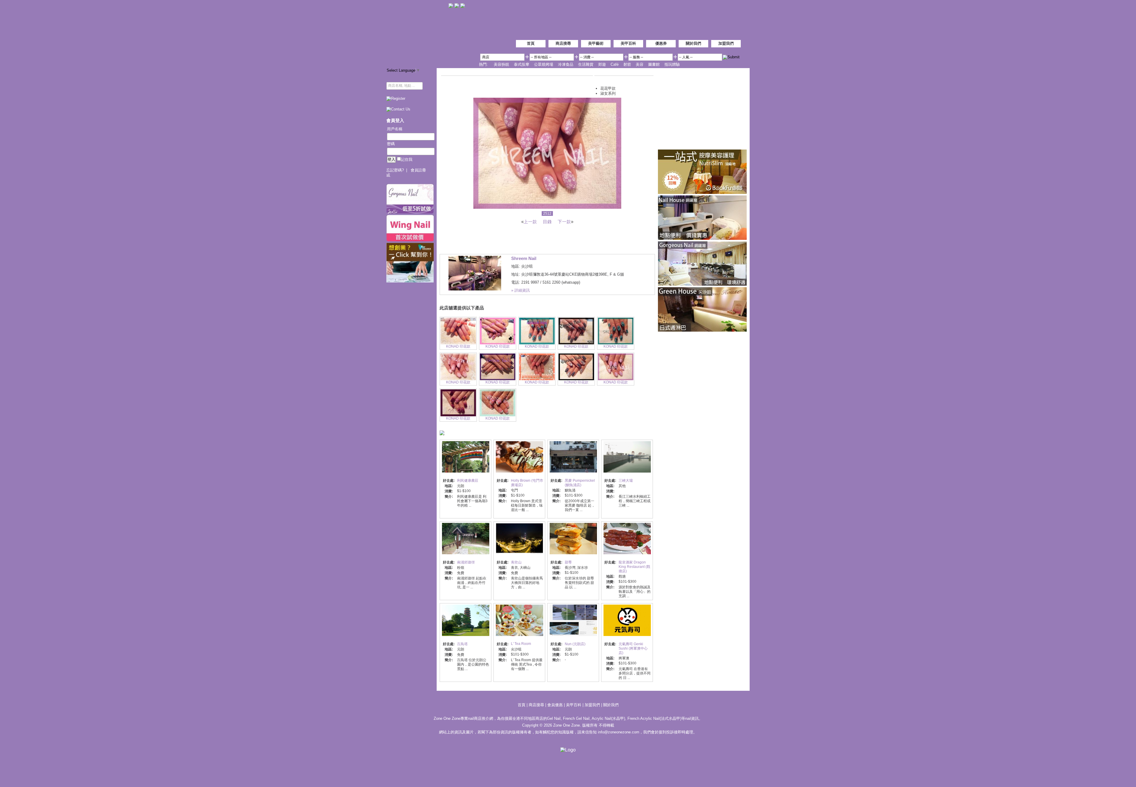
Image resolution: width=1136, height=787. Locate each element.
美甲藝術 (596, 43)
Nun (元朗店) (575, 644)
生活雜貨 (585, 64)
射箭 (627, 64)
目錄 (547, 221)
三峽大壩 (626, 480)
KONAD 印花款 (458, 346)
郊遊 (602, 64)
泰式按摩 (521, 64)
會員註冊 (418, 170)
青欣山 (516, 562)
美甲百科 (628, 43)
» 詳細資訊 (520, 290)
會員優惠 (555, 705)
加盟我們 (726, 43)
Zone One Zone (417, 32)
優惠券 (661, 43)
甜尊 (568, 562)
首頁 (531, 43)
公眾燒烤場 (543, 64)
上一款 (530, 221)
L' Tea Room (521, 643)
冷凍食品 (565, 64)
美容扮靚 (501, 64)
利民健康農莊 (467, 480)
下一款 (564, 221)
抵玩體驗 (672, 64)
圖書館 (654, 64)
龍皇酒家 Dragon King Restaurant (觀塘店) (634, 566)
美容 (639, 64)
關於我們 (693, 43)
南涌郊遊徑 (466, 562)
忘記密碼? (395, 170)
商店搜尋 (563, 43)
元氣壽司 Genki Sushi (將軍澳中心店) (633, 648)
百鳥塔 (462, 644)
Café (615, 64)
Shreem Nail (523, 258)
